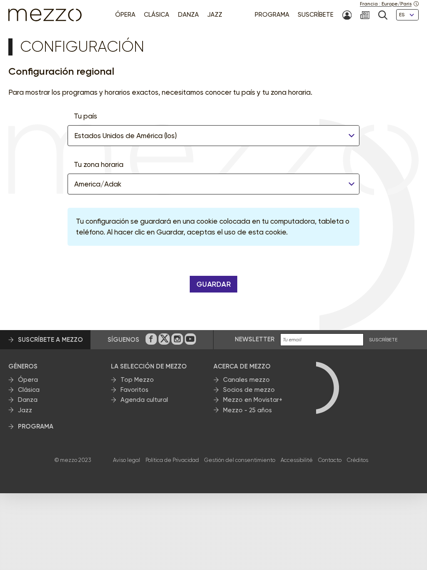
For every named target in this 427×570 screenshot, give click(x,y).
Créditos (357, 460)
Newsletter (254, 339)
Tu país (85, 116)
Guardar (213, 284)
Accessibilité (297, 460)
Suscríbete (383, 340)
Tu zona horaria (98, 164)
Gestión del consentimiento (239, 460)
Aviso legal (126, 460)
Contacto (330, 460)
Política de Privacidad (172, 460)
